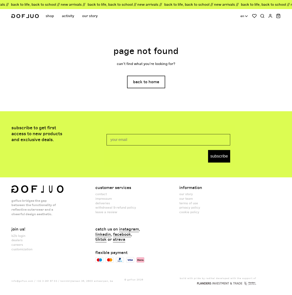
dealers (17, 240)
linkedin (103, 234)
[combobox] (244, 16)
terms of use (188, 203)
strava (119, 239)
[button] (50, 16)
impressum (103, 199)
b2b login (18, 236)
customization (21, 249)
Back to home (146, 82)
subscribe (219, 156)
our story (186, 194)
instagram (129, 229)
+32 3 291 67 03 (46, 281)
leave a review (106, 212)
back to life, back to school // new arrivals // (45, 4)
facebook (122, 234)
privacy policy (189, 208)
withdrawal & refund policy (115, 208)
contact (101, 194)
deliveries (102, 203)
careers (17, 245)
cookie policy (189, 212)
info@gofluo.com (22, 281)
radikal (210, 278)
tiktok (101, 239)
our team (186, 199)
